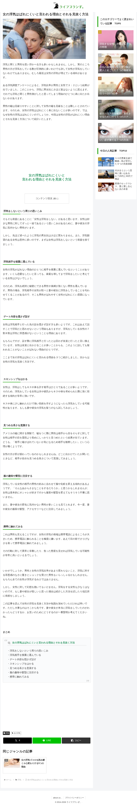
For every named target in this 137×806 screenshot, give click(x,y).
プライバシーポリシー (74, 798)
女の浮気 (17, 733)
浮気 (7, 733)
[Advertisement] (47, 143)
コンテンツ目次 (44, 198)
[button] (76, 741)
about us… (57, 798)
